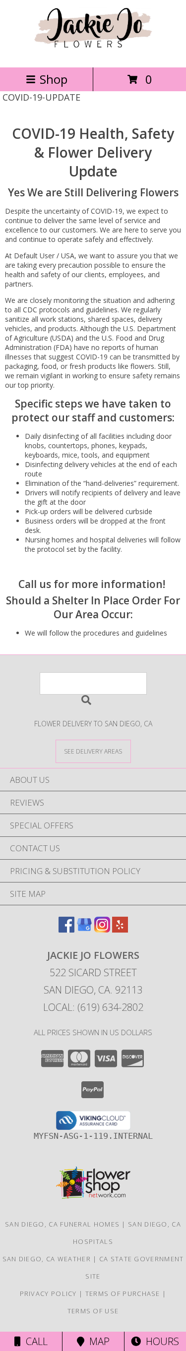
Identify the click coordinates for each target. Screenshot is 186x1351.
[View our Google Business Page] (84, 929)
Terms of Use (93, 1310)
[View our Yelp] (120, 929)
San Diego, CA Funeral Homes (62, 1224)
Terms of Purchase (122, 1293)
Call (34, 1341)
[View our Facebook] (66, 929)
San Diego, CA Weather (46, 1258)
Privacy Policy (48, 1293)
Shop (53, 79)
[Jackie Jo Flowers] (93, 53)
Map (97, 1341)
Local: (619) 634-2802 (93, 1007)
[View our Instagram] (102, 929)
